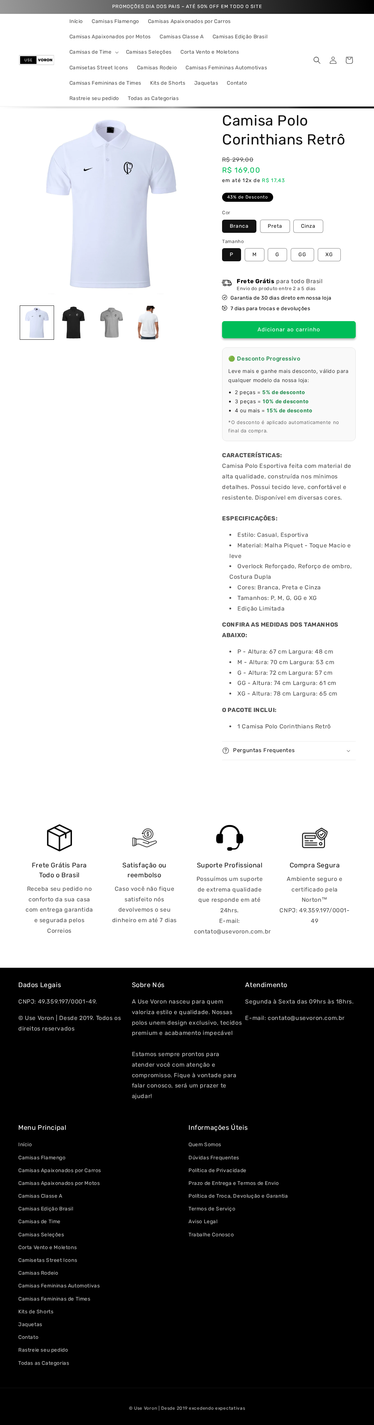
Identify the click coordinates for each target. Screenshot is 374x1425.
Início (25, 1144)
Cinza (308, 226)
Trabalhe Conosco (211, 1235)
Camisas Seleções (41, 1235)
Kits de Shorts (35, 1312)
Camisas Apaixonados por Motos (59, 1183)
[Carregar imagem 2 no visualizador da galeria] (74, 322)
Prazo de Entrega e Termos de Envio (233, 1183)
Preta (275, 226)
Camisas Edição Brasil (45, 1209)
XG (329, 254)
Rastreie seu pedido (43, 1350)
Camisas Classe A (40, 1196)
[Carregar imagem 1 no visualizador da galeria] (37, 322)
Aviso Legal (203, 1221)
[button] (93, 52)
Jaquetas (30, 1324)
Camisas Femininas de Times (54, 1299)
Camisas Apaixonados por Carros (59, 1170)
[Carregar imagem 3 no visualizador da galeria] (111, 322)
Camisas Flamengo (42, 1158)
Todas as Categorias (43, 1363)
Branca (239, 226)
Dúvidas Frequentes (213, 1158)
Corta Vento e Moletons (47, 1247)
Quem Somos (204, 1144)
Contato (28, 1337)
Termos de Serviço (211, 1209)
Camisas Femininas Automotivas (59, 1286)
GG (302, 254)
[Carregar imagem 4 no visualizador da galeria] (148, 322)
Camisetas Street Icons (47, 1260)
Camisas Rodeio (38, 1273)
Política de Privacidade (217, 1170)
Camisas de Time (39, 1221)
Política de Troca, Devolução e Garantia (238, 1196)
